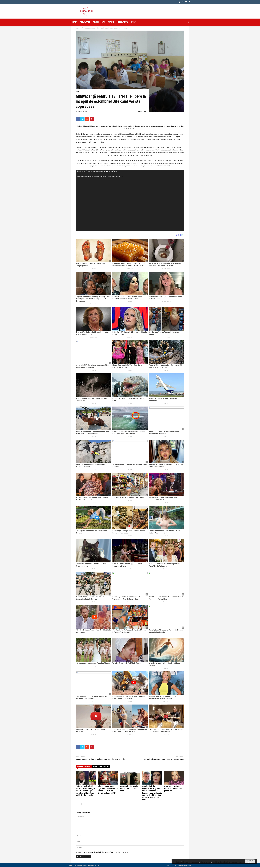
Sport (133, 22)
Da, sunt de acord (249, 861)
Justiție (111, 22)
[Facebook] (176, 2)
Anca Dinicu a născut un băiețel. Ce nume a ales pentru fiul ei (173, 788)
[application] (130, 200)
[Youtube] (189, 2)
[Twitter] (182, 2)
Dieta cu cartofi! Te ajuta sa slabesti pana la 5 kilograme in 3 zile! (100, 759)
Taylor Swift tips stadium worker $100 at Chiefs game (129, 788)
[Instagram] (179, 2)
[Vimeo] (186, 2)
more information (237, 862)
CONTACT (174, 865)
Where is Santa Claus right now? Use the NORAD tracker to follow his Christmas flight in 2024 (108, 789)
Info (103, 22)
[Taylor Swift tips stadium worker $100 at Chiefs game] (130, 778)
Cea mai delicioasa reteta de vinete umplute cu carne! (164, 759)
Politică (73, 22)
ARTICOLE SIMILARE (84, 766)
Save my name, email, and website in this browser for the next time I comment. (102, 852)
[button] (188, 22)
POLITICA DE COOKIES (184, 865)
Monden (96, 22)
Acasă (77, 28)
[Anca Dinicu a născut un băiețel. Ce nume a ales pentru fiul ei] (174, 778)
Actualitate (85, 22)
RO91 (167, 865)
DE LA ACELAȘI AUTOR (101, 766)
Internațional (122, 22)
